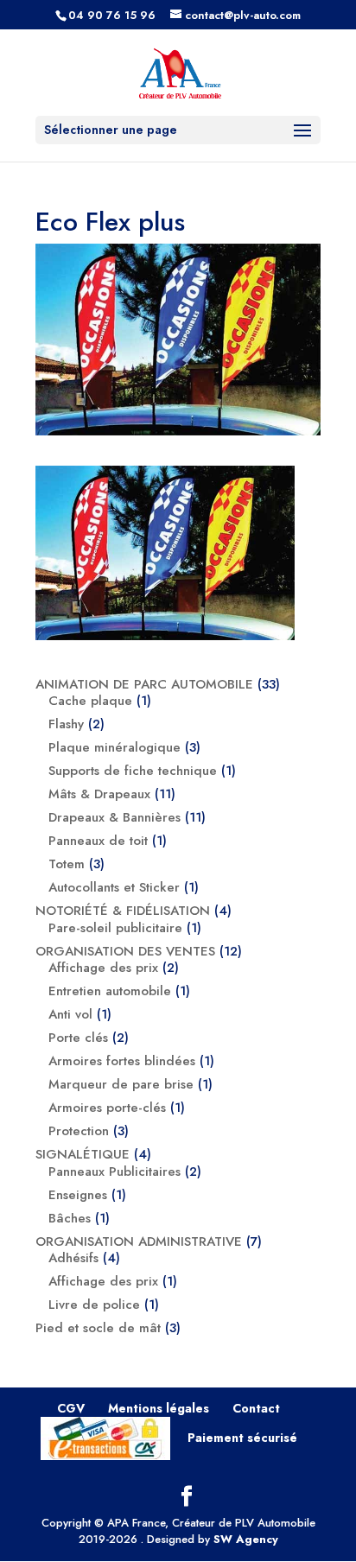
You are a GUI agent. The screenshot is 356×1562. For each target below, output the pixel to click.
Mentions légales (158, 1408)
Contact (256, 1408)
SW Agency (245, 1539)
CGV (71, 1408)
